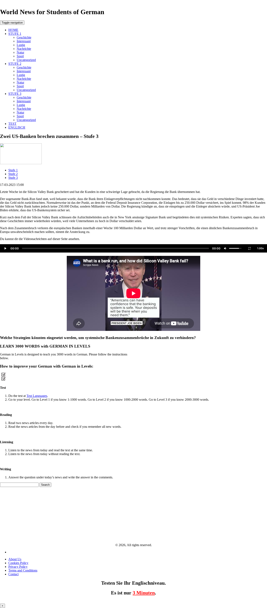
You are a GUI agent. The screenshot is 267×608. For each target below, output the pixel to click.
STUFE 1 (14, 33)
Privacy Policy (18, 566)
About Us (14, 559)
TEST (12, 123)
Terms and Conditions (22, 570)
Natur (20, 52)
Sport (20, 56)
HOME (13, 30)
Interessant (24, 41)
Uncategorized (26, 60)
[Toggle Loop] (249, 248)
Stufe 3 (13, 177)
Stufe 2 (13, 174)
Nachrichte (24, 48)
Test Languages (36, 396)
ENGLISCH (16, 127)
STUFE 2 (14, 63)
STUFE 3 (14, 93)
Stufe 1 (13, 170)
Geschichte (24, 37)
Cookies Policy (18, 563)
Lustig (21, 45)
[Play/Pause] (5, 248)
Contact (13, 574)
